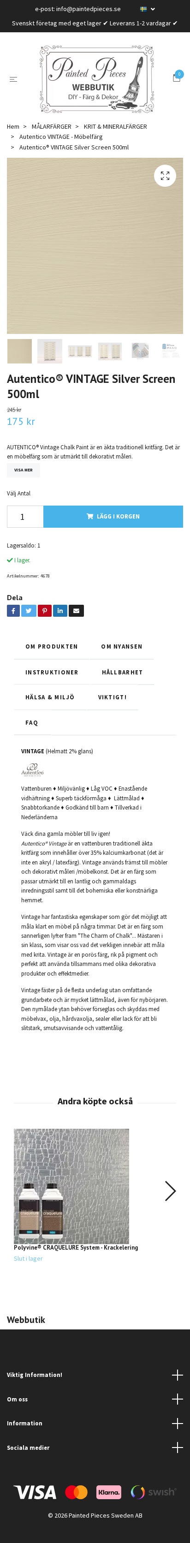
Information (24, 1423)
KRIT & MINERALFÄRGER (115, 126)
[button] (170, 1191)
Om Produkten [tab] (51, 646)
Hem (13, 126)
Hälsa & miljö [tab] (50, 697)
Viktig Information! (34, 1374)
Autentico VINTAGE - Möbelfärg (61, 136)
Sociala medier (28, 1447)
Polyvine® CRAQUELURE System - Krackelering (76, 1247)
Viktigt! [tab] (112, 697)
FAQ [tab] (32, 722)
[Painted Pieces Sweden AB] (96, 79)
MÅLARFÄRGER (51, 126)
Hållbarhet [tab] (122, 672)
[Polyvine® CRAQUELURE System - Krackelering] (95, 1186)
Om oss (17, 1399)
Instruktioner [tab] (52, 672)
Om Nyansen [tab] (121, 646)
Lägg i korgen (118, 516)
